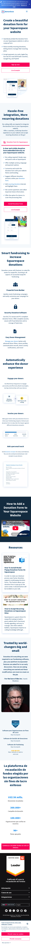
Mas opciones (5, 942)
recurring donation (14, 184)
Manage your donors (11, 341)
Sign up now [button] (15, 65)
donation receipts (10, 452)
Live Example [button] (15, 70)
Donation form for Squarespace (17, 142)
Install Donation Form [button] (15, 204)
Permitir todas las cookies (15, 934)
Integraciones (6, 897)
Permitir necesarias (15, 939)
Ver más (4, 930)
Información (5, 888)
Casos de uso (6, 893)
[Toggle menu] (27, 12)
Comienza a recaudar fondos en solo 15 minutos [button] (15, 847)
